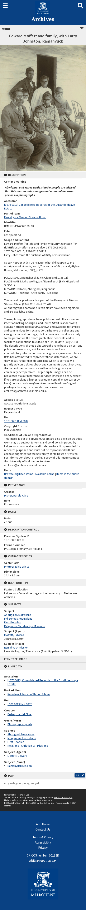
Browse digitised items (18, 474)
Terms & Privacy (43, 837)
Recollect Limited (46, 803)
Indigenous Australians (22, 738)
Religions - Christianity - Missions (28, 746)
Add (78, 775)
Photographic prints (20, 724)
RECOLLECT (9, 803)
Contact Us (42, 829)
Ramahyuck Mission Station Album (29, 694)
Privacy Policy (10, 794)
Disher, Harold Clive (20, 714)
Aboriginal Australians (21, 734)
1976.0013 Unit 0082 (20, 704)
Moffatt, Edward (17, 756)
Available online (44, 474)
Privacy (43, 848)
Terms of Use (23, 794)
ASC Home (43, 824)
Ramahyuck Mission (20, 766)
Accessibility (43, 842)
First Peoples (16, 742)
